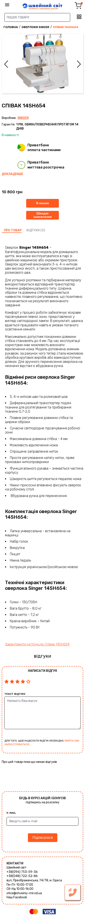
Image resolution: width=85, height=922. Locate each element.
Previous (6, 64)
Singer (23, 118)
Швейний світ (17, 867)
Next (79, 64)
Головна (10, 27)
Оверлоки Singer (35, 27)
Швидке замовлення (42, 215)
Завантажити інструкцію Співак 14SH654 (37, 644)
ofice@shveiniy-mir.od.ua (24, 893)
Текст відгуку (14, 693)
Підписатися (42, 837)
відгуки (33, 230)
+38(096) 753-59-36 (22, 872)
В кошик (42, 203)
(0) (42, 230)
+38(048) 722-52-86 (22, 876)
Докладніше (12, 174)
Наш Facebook (17, 897)
